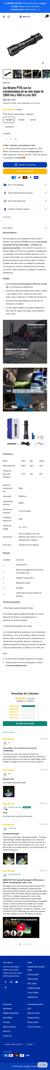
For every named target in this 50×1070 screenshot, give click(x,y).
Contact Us (7, 1036)
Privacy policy (33, 1022)
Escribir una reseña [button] (25, 724)
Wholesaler (7, 1008)
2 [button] (23, 944)
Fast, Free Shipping (16, 185)
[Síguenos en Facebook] (5, 982)
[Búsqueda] (9, 17)
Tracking (6, 1022)
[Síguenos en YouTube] (16, 982)
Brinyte (6, 83)
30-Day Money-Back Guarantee (20, 193)
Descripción (8, 228)
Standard (8, 120)
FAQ (29, 1008)
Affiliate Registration (11, 1013)
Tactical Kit (9, 127)
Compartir (7, 217)
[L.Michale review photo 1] (9, 859)
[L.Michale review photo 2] (22, 859)
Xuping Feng (32, 997)
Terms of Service (34, 1027)
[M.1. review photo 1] (9, 791)
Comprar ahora (25, 171)
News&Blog (7, 1017)
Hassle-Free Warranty (17, 201)
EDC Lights (32, 983)
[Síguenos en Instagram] (11, 982)
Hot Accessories (9, 1027)
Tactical (33, 120)
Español (30, 1044)
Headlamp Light (33, 988)
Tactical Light (32, 979)
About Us (6, 1031)
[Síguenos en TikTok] (5, 987)
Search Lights (32, 992)
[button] (8, 109)
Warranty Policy (33, 1013)
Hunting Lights (33, 974)
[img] (8, 739)
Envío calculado (23, 103)
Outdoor (21, 120)
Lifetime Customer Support (19, 209)
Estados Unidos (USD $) (13, 1044)
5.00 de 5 (31, 698)
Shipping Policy (33, 1017)
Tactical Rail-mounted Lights (35, 968)
